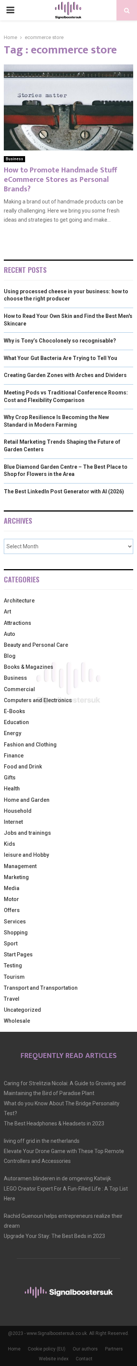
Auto (9, 634)
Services (15, 921)
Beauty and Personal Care (36, 645)
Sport (11, 943)
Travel (11, 999)
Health (12, 788)
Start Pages (18, 954)
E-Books (14, 711)
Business (14, 159)
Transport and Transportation (41, 988)
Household (18, 811)
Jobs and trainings (27, 833)
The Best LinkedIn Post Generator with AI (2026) (64, 491)
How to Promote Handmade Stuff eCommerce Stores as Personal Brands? (60, 180)
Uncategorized (22, 1010)
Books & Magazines (28, 667)
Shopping (16, 932)
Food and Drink (23, 767)
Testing (13, 965)
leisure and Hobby (26, 855)
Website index (53, 1358)
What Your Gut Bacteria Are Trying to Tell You (60, 358)
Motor (11, 899)
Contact (84, 1358)
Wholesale (17, 1021)
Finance (14, 756)
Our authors (85, 1349)
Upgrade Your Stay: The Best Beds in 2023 (54, 1236)
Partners (114, 1349)
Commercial (19, 689)
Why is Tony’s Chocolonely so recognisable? (60, 341)
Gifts (10, 778)
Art (7, 612)
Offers (12, 910)
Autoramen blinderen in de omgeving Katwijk (57, 1178)
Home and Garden (26, 800)
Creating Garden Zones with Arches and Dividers (65, 375)
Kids (9, 844)
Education (16, 722)
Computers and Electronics (38, 700)
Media (11, 888)
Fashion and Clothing (30, 745)
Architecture (19, 601)
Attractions (17, 623)
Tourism (14, 977)
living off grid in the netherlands (42, 1141)
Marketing (16, 877)
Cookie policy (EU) (46, 1349)
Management (20, 866)
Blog (10, 656)
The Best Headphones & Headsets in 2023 (54, 1123)
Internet (13, 822)
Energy (12, 733)
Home (14, 1349)
